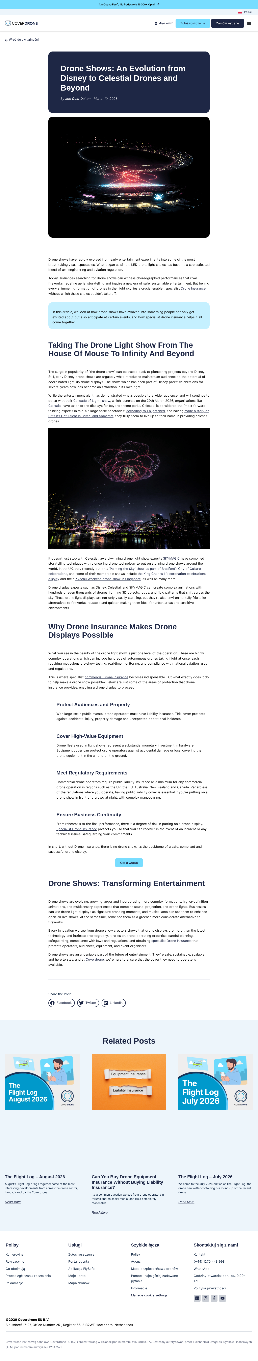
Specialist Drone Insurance (76, 829)
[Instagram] (205, 1298)
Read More (13, 1202)
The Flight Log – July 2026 (205, 1176)
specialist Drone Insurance (171, 941)
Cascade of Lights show (91, 401)
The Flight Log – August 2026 (35, 1176)
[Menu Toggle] (249, 23)
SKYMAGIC (171, 558)
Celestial (54, 406)
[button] (61, 1003)
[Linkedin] (197, 1298)
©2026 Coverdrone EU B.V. (27, 1320)
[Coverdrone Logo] (21, 23)
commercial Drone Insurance (106, 677)
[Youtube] (222, 1298)
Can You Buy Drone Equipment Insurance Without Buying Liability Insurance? (127, 1182)
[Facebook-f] (214, 1298)
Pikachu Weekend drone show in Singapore (108, 579)
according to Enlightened (145, 411)
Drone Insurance (193, 288)
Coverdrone (95, 959)
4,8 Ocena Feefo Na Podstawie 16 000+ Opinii (127, 4)
